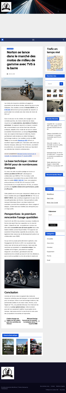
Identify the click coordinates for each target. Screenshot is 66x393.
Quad (48, 260)
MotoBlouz (50, 194)
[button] (63, 40)
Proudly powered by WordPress (9, 387)
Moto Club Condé (52, 202)
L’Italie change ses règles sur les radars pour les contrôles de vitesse (14, 321)
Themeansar (4, 388)
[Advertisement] (33, 26)
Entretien (50, 247)
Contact (53, 386)
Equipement (50, 251)
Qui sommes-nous (44, 386)
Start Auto (50, 198)
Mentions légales (60, 386)
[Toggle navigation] (33, 40)
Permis (49, 256)
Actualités (10, 48)
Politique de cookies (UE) (52, 389)
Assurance (50, 243)
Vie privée (62, 389)
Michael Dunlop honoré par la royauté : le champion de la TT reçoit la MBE (29, 321)
